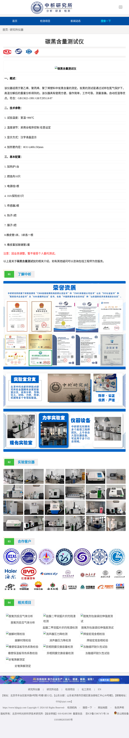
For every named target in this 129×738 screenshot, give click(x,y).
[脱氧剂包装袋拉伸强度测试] (97, 621)
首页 (14, 21)
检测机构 (72, 707)
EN (99, 689)
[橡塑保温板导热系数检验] (22, 646)
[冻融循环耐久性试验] (94, 646)
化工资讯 (86, 689)
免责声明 (119, 707)
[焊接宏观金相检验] (93, 634)
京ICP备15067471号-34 (97, 713)
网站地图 (102, 707)
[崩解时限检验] (15, 634)
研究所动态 (52, 689)
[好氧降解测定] (15, 659)
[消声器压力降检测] (55, 634)
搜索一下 (106, 21)
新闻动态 (76, 21)
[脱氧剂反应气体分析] (19, 616)
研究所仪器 (16, 29)
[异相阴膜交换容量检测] (58, 646)
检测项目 (45, 21)
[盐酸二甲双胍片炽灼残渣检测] (60, 621)
